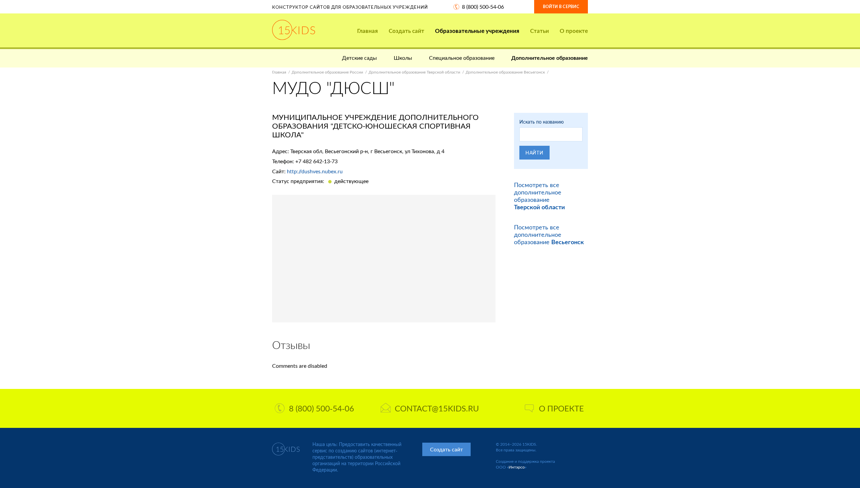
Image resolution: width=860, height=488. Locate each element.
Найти (534, 153)
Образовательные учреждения (477, 30)
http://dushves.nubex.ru (315, 171)
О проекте (574, 30)
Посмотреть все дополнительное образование (539, 196)
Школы (403, 57)
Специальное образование (461, 57)
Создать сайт (406, 30)
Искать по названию (541, 122)
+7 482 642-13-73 (316, 161)
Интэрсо (517, 467)
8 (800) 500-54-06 (483, 6)
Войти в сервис (561, 6)
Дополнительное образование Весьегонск (505, 72)
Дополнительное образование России (327, 72)
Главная (367, 30)
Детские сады (359, 57)
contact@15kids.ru (437, 408)
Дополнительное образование (549, 57)
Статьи (539, 30)
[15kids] (293, 30)
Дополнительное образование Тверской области (414, 72)
